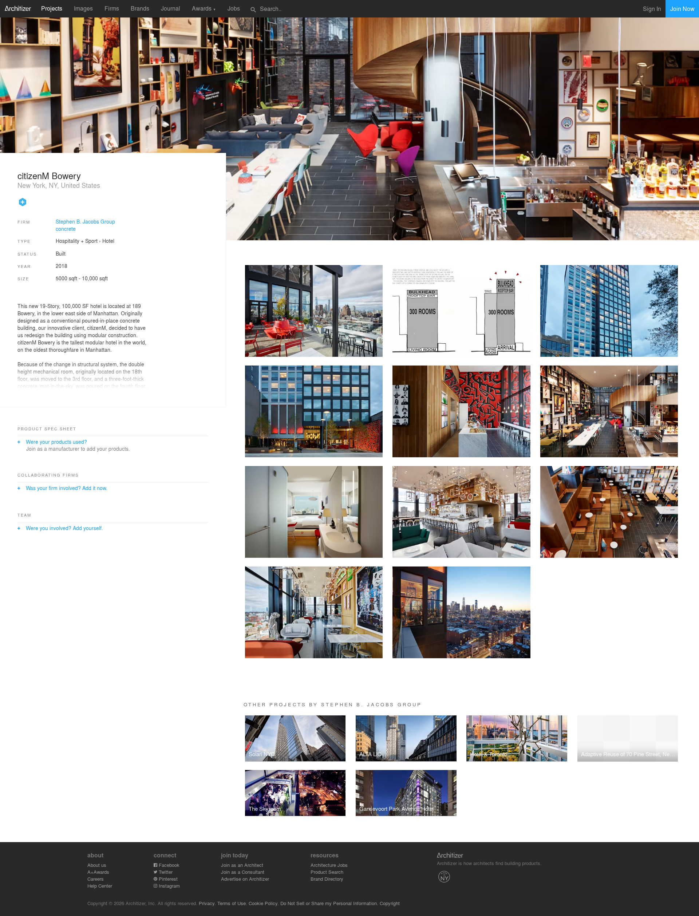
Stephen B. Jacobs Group (85, 221)
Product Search (327, 871)
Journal (170, 8)
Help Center (99, 885)
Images (83, 8)
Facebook (168, 864)
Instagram (168, 885)
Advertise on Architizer (245, 878)
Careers (95, 878)
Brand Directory (327, 878)
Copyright (390, 903)
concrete (66, 228)
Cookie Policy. (264, 903)
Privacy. (207, 903)
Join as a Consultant (242, 871)
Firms (111, 8)
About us (96, 864)
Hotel (108, 240)
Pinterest (167, 878)
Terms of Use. (232, 903)
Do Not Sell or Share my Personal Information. (329, 903)
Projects (51, 8)
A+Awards (98, 871)
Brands (140, 8)
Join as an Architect (242, 864)
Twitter (165, 871)
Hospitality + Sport (77, 240)
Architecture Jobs (329, 864)
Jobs (234, 8)
